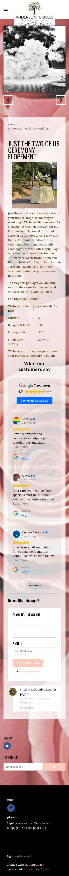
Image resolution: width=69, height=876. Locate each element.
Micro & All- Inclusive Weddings (29, 128)
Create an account (30, 671)
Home (12, 124)
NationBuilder (34, 864)
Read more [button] (20, 447)
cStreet (44, 869)
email (28, 856)
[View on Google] (16, 420)
